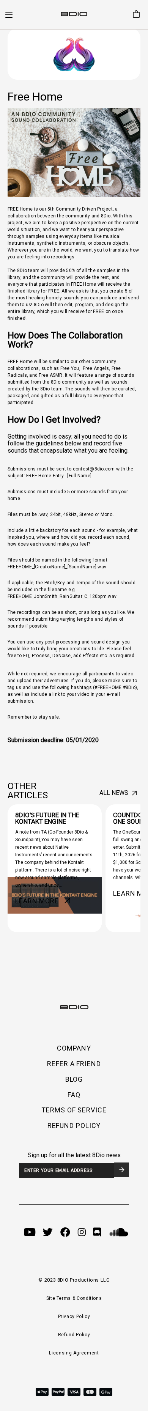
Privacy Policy (74, 1316)
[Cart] (133, 15)
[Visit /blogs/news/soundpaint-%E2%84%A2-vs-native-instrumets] (55, 868)
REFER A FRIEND (74, 1064)
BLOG (74, 1079)
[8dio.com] (74, 15)
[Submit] (121, 1169)
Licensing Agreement (74, 1353)
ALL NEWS (113, 792)
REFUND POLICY (74, 1125)
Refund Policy (74, 1334)
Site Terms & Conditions (74, 1298)
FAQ (74, 1095)
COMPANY (74, 1048)
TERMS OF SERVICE (73, 1110)
